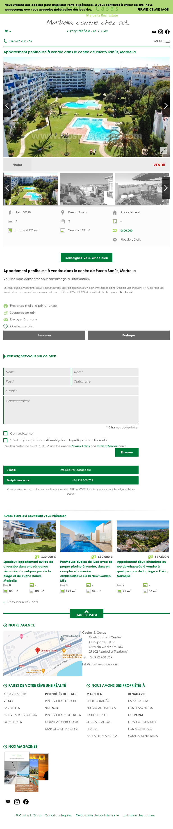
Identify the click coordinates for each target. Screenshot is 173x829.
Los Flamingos (140, 708)
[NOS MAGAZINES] (44, 772)
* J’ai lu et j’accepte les (59, 440)
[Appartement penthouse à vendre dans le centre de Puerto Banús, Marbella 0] (86, 107)
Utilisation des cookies (139, 815)
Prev (7, 106)
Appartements (15, 694)
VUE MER (51, 708)
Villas (8, 701)
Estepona (135, 715)
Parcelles (11, 708)
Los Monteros (140, 729)
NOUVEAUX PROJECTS (20, 715)
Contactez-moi (21, 433)
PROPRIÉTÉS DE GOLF (61, 701)
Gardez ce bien (22, 326)
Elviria (92, 729)
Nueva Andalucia (101, 708)
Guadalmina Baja (143, 736)
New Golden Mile (142, 722)
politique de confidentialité (90, 440)
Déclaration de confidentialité (97, 815)
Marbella (94, 694)
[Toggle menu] (156, 41)
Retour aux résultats (22, 602)
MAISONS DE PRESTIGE (62, 729)
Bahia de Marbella (101, 736)
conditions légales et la (56, 440)
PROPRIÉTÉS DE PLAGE (61, 694)
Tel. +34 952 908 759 (97, 657)
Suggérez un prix (22, 312)
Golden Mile (96, 715)
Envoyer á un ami (23, 319)
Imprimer (44, 335)
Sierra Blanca (98, 722)
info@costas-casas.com (100, 664)
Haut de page (87, 615)
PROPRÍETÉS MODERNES (63, 715)
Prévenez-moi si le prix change (33, 305)
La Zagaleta (138, 701)
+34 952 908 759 (20, 41)
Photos (17, 165)
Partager (128, 335)
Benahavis (136, 694)
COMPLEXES (12, 722)
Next (166, 106)
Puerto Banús (97, 701)
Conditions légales (58, 815)
